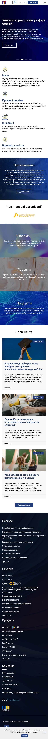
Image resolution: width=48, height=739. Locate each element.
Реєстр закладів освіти (12, 596)
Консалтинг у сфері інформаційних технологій (21, 532)
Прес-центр (6, 689)
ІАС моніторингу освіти (11, 608)
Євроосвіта (7, 580)
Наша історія (7, 677)
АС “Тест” (6, 659)
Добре (24, 736)
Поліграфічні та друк (11, 554)
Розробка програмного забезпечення (18, 528)
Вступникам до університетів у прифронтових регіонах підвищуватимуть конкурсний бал (23, 366)
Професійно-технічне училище (14, 558)
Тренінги (5, 562)
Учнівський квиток (10, 550)
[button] (17, 59)
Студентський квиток (11, 546)
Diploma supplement (10, 600)
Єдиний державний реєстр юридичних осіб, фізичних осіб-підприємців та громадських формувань (20, 589)
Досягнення (7, 681)
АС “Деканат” (7, 635)
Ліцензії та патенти (10, 685)
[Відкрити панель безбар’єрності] (14, 2)
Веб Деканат (7, 643)
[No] (44, 733)
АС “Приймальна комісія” (12, 631)
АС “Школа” (7, 651)
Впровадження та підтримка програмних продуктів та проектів (24, 537)
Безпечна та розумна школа (14, 655)
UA (20, 2)
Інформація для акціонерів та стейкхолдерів (20, 692)
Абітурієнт (6, 616)
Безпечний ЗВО (8, 647)
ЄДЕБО (5, 584)
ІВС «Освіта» (7, 576)
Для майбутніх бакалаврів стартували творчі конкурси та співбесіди (21, 422)
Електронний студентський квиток (16, 604)
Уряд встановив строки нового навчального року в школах (21, 476)
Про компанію (8, 673)
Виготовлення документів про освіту (17, 542)
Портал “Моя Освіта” (11, 612)
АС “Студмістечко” (10, 639)
